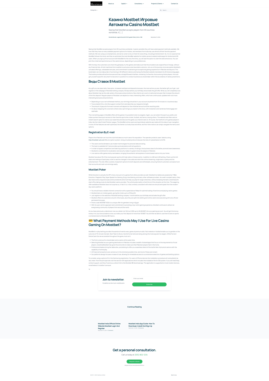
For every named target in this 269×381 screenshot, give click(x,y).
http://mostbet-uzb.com (97, 140)
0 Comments (110, 330)
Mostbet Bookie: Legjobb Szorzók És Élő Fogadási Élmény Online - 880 (125, 37)
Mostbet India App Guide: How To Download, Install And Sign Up (142, 324)
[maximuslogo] (96, 2)
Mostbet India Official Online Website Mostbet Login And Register (109, 325)
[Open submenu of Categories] (97, 10)
